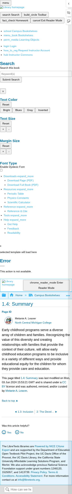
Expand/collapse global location (68, 294)
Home (19, 295)
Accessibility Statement (29, 475)
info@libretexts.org (28, 479)
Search (7, 490)
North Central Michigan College (33, 322)
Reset (5, 104)
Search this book (10, 67)
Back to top (8, 400)
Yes (9, 432)
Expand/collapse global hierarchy (6, 295)
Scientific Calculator (18, 202)
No (21, 432)
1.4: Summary (29, 378)
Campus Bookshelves (47, 295)
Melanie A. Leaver (16, 390)
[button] (13, 228)
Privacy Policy (39, 472)
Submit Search (11, 79)
